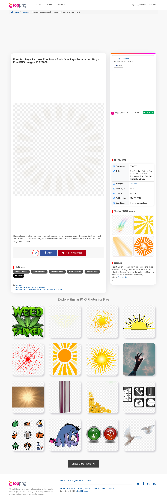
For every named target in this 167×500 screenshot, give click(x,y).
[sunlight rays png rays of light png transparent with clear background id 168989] (28, 397)
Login (153, 5)
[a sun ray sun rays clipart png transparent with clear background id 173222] (65, 359)
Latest (39, 5)
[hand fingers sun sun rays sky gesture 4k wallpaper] (139, 359)
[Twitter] (138, 484)
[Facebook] (143, 484)
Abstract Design (39, 272)
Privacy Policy (84, 488)
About (62, 481)
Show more (19, 276)
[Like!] (35, 253)
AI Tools (49, 5)
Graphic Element (57, 272)
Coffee (119, 65)
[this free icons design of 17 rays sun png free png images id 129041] (139, 322)
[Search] (133, 4)
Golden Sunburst (21, 272)
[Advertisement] (83, 35)
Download (149, 112)
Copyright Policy (75, 481)
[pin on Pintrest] (40, 309)
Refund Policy (108, 488)
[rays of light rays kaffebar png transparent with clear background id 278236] (65, 397)
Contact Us (122, 277)
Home (16, 12)
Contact (61, 5)
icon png (25, 12)
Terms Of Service (67, 488)
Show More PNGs (82, 463)
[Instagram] (148, 484)
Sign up (142, 5)
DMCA (96, 488)
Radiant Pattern (75, 272)
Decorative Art (92, 272)
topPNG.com (82, 491)
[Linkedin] (154, 484)
